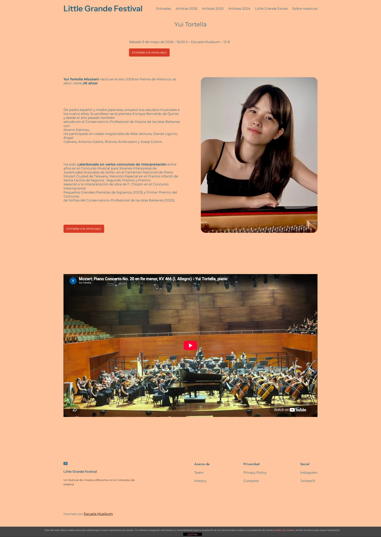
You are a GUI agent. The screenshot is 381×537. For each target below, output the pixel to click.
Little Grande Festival (103, 8)
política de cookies (284, 530)
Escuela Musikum (98, 514)
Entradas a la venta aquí (149, 52)
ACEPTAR (192, 534)
